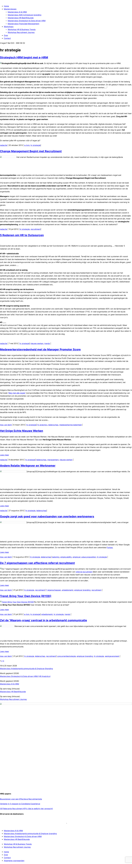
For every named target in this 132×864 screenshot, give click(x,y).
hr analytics (42, 425)
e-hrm (27, 145)
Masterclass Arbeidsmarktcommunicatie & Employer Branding (26, 669)
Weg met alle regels (16, 393)
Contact (7, 38)
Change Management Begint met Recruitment (31, 151)
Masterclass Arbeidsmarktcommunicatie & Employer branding (30, 833)
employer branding (82, 590)
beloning (55, 557)
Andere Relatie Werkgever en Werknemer (27, 465)
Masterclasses (10, 9)
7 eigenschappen (53, 590)
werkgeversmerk (112, 656)
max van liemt (6, 425)
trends (47, 343)
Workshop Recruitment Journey (21, 32)
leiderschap (53, 425)
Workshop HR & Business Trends (22, 29)
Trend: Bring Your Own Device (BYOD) (25, 596)
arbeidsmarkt (67, 590)
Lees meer (4, 455)
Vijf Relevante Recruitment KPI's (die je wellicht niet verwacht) (26, 809)
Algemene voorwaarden (14, 861)
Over (6, 35)
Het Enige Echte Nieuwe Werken (21, 430)
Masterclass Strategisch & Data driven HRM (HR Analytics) (25, 676)
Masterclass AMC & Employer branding (24, 15)
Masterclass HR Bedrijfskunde (21, 18)
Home (6, 6)
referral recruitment (84, 572)
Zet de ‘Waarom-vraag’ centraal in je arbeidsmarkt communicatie (43, 620)
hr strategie (35, 145)
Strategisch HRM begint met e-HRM (24, 57)
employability (66, 557)
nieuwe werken (37, 343)
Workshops (8, 27)
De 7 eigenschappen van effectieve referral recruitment (37, 563)
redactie (3, 145)
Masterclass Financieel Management (23, 24)
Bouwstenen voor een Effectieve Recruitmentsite (21, 799)
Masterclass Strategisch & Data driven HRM (27, 21)
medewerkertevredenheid (70, 425)
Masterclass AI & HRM (17, 12)
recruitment (36, 229)
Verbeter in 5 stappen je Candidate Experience (20, 804)
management (53, 460)
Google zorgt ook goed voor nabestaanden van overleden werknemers (47, 516)
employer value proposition (84, 557)
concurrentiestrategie (66, 656)
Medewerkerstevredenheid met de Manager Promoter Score (40, 349)
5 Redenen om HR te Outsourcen (22, 235)
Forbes (110, 547)
